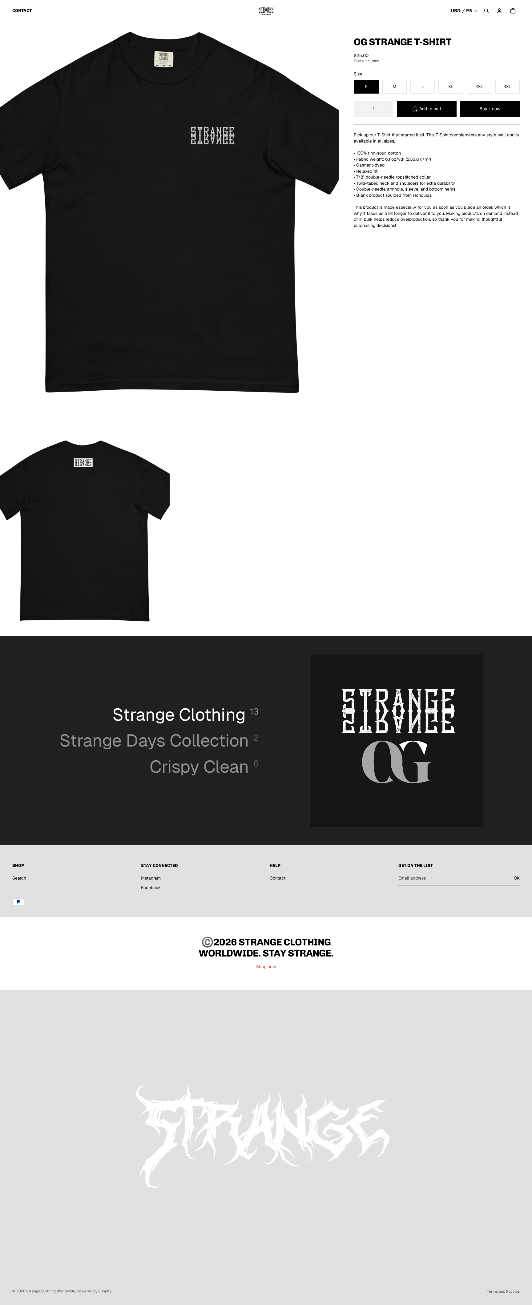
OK (517, 877)
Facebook (151, 887)
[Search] (486, 11)
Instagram (151, 877)
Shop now (266, 966)
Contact (277, 877)
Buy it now (489, 108)
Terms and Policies (503, 1291)
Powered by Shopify (94, 1291)
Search (19, 877)
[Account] (499, 11)
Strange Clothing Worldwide (50, 1291)
